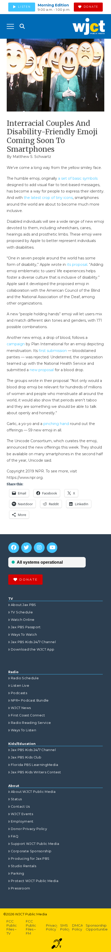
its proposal (77, 264)
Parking (17, 873)
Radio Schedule (25, 678)
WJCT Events (22, 814)
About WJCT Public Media (33, 792)
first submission (53, 350)
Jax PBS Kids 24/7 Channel (33, 642)
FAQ (14, 836)
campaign (16, 344)
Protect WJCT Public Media (34, 881)
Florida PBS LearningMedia (34, 765)
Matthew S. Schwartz (32, 156)
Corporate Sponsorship (31, 851)
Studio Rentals (23, 866)
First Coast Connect (28, 715)
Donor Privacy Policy (29, 829)
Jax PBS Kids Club (26, 757)
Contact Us (20, 806)
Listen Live (20, 685)
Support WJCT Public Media (35, 844)
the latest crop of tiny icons (48, 197)
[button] (10, 26)
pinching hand (56, 423)
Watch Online (22, 620)
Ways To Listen (23, 730)
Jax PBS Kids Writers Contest (36, 772)
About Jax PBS (23, 605)
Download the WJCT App (32, 649)
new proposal (42, 370)
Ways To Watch (24, 634)
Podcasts (19, 693)
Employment (22, 821)
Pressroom (20, 888)
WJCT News (21, 708)
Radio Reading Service (31, 723)
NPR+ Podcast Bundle (30, 700)
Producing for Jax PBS (30, 858)
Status (16, 799)
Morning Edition (53, 5)
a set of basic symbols (78, 178)
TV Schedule (22, 612)
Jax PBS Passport (26, 627)
